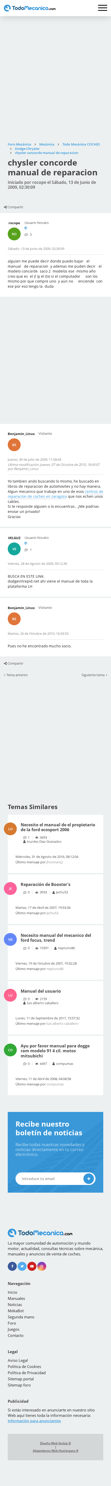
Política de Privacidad (27, 1372)
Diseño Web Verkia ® (55, 1443)
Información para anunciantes (34, 1420)
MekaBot (16, 1310)
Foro (12, 1323)
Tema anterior (17, 675)
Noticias (15, 1304)
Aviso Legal (18, 1360)
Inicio (12, 1292)
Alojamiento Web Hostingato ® (55, 1451)
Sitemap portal (21, 1378)
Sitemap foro (19, 1385)
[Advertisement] (55, 79)
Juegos (13, 1329)
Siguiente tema (93, 675)
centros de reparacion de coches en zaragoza (55, 494)
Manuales (16, 1298)
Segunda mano (21, 1316)
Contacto (15, 1335)
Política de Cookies (24, 1366)
